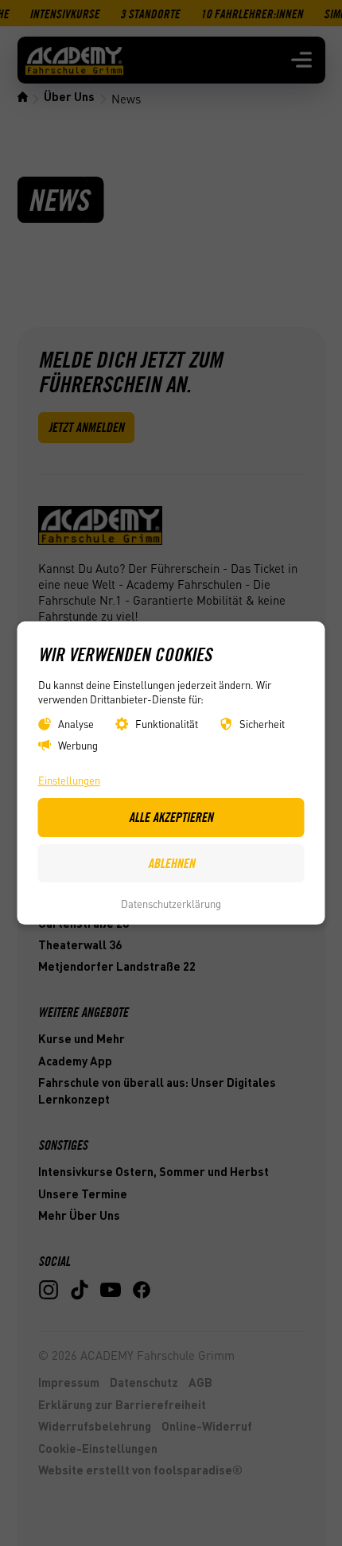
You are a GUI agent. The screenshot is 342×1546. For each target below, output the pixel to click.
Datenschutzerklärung (171, 903)
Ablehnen (171, 863)
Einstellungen (69, 780)
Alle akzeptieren (171, 817)
